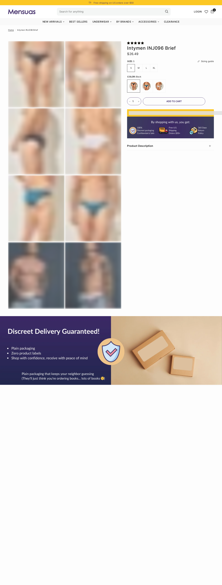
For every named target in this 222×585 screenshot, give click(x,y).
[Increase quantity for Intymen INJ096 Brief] (138, 101)
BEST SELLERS (78, 21)
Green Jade (146, 86)
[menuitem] (53, 21)
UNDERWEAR (100, 21)
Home (11, 30)
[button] (136, 43)
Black (133, 86)
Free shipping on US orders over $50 (114, 2)
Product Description (140, 146)
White (159, 86)
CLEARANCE (172, 21)
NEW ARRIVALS (52, 21)
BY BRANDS (123, 21)
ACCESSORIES (147, 21)
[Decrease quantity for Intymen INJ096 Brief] (129, 101)
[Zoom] (58, 48)
